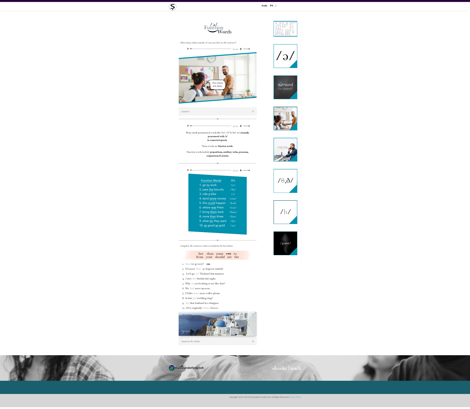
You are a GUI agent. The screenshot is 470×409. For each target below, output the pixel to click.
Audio (264, 6)
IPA (271, 6)
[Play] (188, 49)
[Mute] (241, 49)
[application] (217, 49)
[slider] (245, 49)
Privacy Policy (295, 397)
